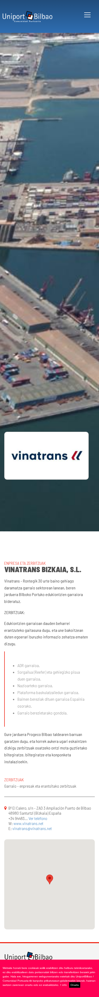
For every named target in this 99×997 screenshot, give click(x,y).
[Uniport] (28, 956)
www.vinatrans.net (28, 823)
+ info (63, 984)
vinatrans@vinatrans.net (32, 828)
